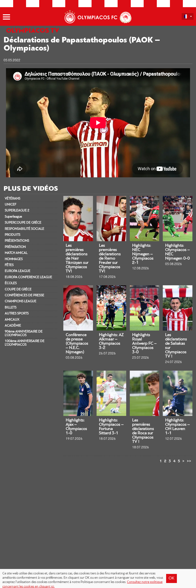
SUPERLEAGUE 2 (17, 210)
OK (171, 578)
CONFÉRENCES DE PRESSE (24, 295)
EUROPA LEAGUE (17, 271)
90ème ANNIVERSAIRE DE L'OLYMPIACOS (24, 333)
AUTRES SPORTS (17, 313)
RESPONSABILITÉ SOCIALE (24, 229)
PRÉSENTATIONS (17, 241)
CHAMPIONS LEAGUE (20, 301)
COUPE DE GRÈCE (18, 289)
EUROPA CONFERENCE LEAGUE (28, 277)
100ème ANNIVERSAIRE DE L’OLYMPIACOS (24, 342)
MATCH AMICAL (16, 253)
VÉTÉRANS (12, 198)
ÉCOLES (11, 283)
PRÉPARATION (15, 247)
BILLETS (10, 307)
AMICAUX (12, 320)
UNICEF (10, 204)
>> (189, 461)
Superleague (13, 217)
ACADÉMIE (13, 325)
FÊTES (9, 265)
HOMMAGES (14, 259)
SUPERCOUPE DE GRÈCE (23, 223)
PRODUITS (12, 235)
